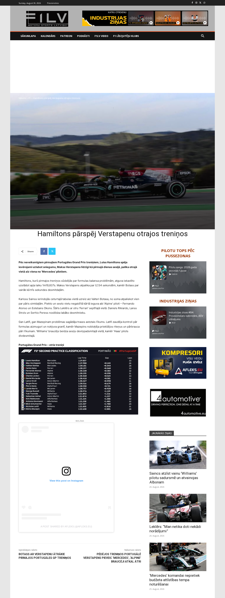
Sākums (22, 98)
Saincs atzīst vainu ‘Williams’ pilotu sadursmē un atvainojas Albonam (173, 477)
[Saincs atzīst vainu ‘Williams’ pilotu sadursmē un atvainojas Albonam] (177, 455)
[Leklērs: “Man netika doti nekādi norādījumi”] (177, 508)
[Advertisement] (112, 66)
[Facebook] (192, 3)
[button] (202, 36)
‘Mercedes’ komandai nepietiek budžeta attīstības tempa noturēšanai (174, 579)
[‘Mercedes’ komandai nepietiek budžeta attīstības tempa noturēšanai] (177, 557)
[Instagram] (196, 3)
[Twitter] (200, 3)
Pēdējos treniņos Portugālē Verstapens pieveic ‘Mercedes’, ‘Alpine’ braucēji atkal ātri (112, 557)
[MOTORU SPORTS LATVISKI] (47, 19)
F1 (29, 98)
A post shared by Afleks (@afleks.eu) (66, 526)
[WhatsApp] (204, 3)
